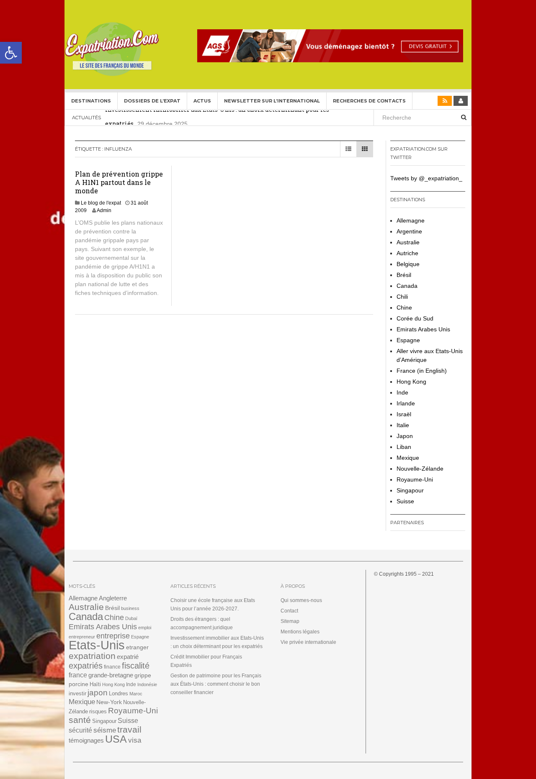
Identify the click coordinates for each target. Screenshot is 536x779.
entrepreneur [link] (82, 636)
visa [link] (134, 740)
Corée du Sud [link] (415, 318)
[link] (11, 53)
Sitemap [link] (290, 621)
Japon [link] (405, 436)
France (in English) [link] (422, 370)
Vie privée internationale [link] (308, 642)
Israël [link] (404, 414)
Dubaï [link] (131, 618)
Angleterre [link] (113, 598)
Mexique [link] (408, 457)
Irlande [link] (406, 403)
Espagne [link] (408, 340)
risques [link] (98, 711)
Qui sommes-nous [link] (301, 600)
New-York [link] (109, 702)
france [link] (78, 675)
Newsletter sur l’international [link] (272, 101)
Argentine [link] (409, 231)
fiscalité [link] (135, 665)
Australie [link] (408, 242)
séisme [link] (104, 730)
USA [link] (116, 739)
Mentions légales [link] (300, 632)
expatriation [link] (92, 656)
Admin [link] (104, 210)
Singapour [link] (410, 490)
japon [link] (98, 692)
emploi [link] (144, 627)
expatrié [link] (128, 656)
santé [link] (80, 720)
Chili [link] (402, 296)
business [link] (130, 608)
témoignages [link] (86, 740)
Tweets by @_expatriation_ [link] (426, 178)
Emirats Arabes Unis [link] (423, 329)
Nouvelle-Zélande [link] (420, 468)
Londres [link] (118, 693)
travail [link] (129, 729)
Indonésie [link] (147, 684)
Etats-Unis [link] (97, 645)
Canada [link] (407, 285)
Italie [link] (403, 425)
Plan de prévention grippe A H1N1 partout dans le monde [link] (119, 182)
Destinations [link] (91, 101)
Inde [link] (402, 392)
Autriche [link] (407, 253)
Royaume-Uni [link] (415, 479)
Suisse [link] (405, 501)
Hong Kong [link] (411, 381)
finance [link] (112, 667)
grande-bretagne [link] (110, 675)
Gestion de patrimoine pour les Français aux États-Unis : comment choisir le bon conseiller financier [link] (215, 684)
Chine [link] (404, 307)
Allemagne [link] (411, 220)
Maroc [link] (135, 693)
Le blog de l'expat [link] (101, 203)
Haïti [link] (95, 684)
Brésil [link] (404, 275)
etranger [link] (137, 647)
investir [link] (77, 693)
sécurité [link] (80, 730)
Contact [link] (289, 611)
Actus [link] (202, 101)
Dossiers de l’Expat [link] (152, 101)
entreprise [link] (113, 635)
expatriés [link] (86, 665)
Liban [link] (404, 446)
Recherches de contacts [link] (369, 101)
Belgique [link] (408, 264)
